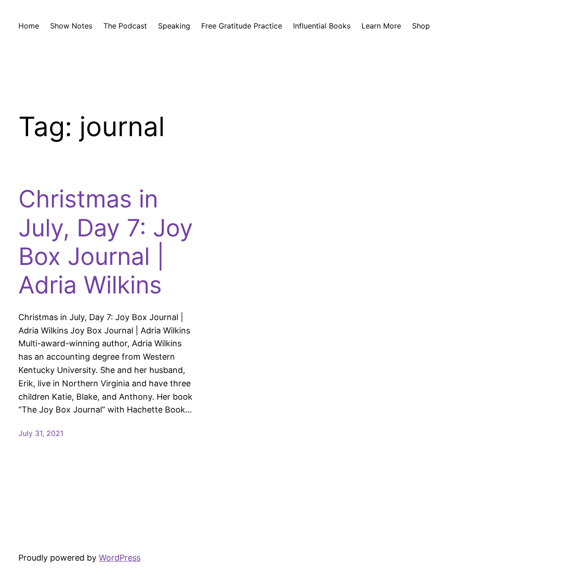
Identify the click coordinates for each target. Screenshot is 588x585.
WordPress (120, 557)
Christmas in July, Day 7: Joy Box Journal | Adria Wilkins (105, 242)
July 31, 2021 (40, 433)
